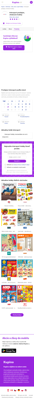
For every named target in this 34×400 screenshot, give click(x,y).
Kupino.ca (11, 390)
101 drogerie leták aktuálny (9, 246)
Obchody (8, 6)
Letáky (4, 29)
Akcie (10, 29)
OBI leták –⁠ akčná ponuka (25, 246)
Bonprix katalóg (9, 195)
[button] (10, 19)
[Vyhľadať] (31, 2)
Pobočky (16, 29)
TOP (4, 101)
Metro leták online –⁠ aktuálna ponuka (9, 220)
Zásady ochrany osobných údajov (21, 164)
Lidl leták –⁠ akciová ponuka (9, 272)
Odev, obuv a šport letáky (17, 6)
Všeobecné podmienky (7, 397)
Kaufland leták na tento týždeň (25, 297)
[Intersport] (4, 15)
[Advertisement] (17, 70)
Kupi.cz (15, 390)
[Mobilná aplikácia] (9, 351)
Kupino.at (8, 390)
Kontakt (31, 395)
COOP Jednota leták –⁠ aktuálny (9, 297)
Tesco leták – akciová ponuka (25, 195)
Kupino (3, 6)
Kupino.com (26, 390)
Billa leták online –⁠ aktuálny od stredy (25, 272)
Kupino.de (18, 390)
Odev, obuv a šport (14, 17)
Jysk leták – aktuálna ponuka (25, 220)
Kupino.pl (22, 390)
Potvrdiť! (16, 161)
